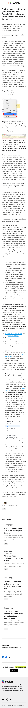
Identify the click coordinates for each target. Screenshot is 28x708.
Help (4, 508)
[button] (3, 3)
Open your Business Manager (13, 334)
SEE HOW (14, 670)
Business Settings (13, 336)
